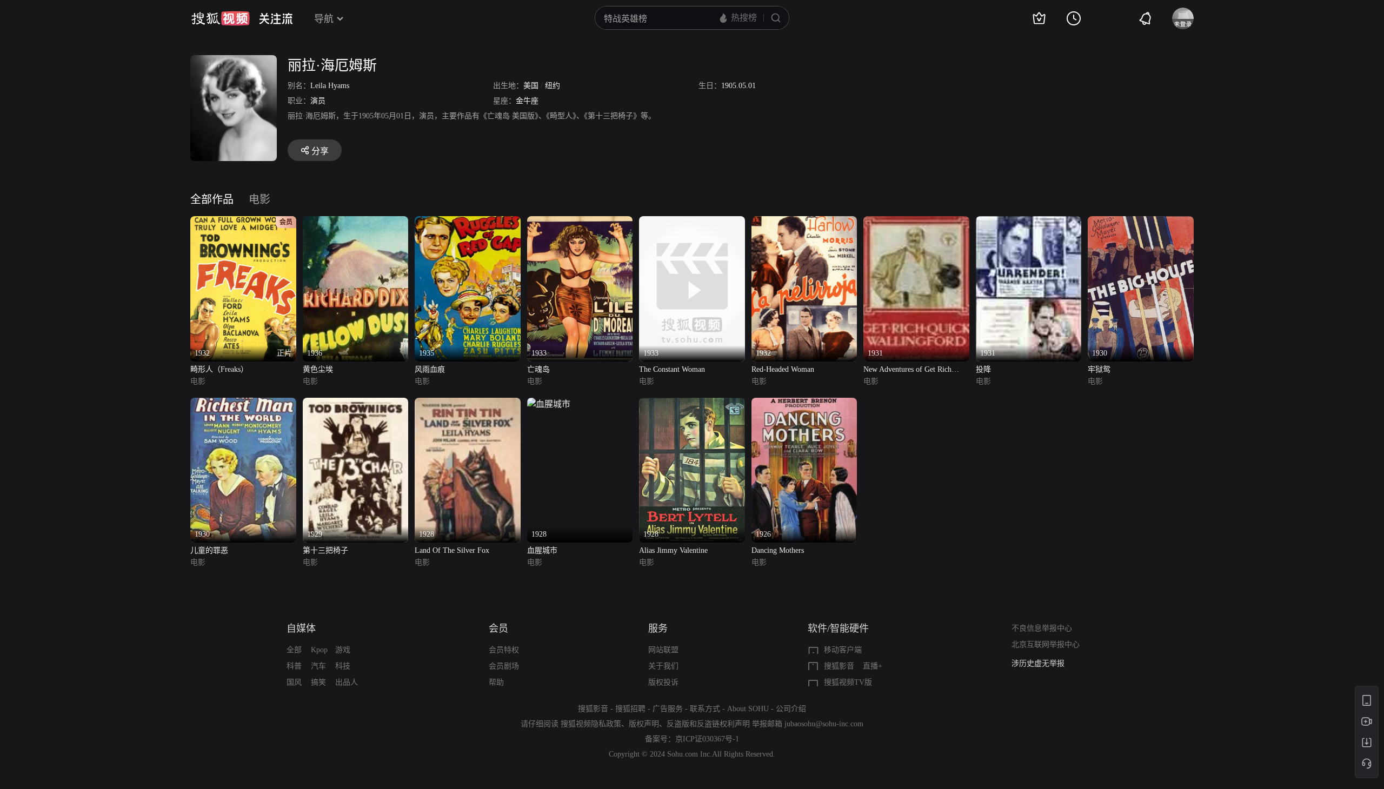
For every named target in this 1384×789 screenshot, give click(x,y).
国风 (294, 682)
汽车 (318, 666)
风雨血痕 (430, 369)
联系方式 (705, 709)
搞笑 (318, 682)
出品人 (346, 682)
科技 (342, 666)
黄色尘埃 (318, 369)
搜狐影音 (839, 666)
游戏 (342, 650)
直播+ (872, 666)
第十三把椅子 (325, 550)
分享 (320, 151)
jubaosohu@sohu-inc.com (823, 724)
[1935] (468, 222)
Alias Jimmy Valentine (673, 550)
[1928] (468, 404)
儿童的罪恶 (209, 550)
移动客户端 (843, 650)
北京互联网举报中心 (1046, 644)
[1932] (804, 222)
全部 (294, 650)
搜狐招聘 (630, 709)
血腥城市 (542, 550)
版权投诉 (663, 682)
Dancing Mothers (777, 550)
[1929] (356, 404)
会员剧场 (504, 666)
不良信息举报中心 (1042, 628)
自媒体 (301, 628)
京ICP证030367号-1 (707, 739)
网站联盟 (663, 650)
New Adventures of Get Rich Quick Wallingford (907, 370)
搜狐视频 (220, 18)
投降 (983, 369)
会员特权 (504, 650)
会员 (498, 628)
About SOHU (748, 709)
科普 (294, 666)
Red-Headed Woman (782, 369)
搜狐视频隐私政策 (591, 724)
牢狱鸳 (1099, 369)
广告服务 (668, 709)
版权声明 (644, 724)
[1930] (1141, 222)
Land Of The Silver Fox (452, 550)
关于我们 (663, 666)
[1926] (804, 404)
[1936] (356, 222)
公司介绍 (791, 709)
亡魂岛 (538, 369)
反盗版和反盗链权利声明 (708, 724)
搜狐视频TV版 (848, 682)
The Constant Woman (672, 369)
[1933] (580, 222)
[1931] (916, 222)
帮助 (496, 682)
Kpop (319, 650)
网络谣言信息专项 (1042, 663)
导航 (324, 19)
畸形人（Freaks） (219, 369)
